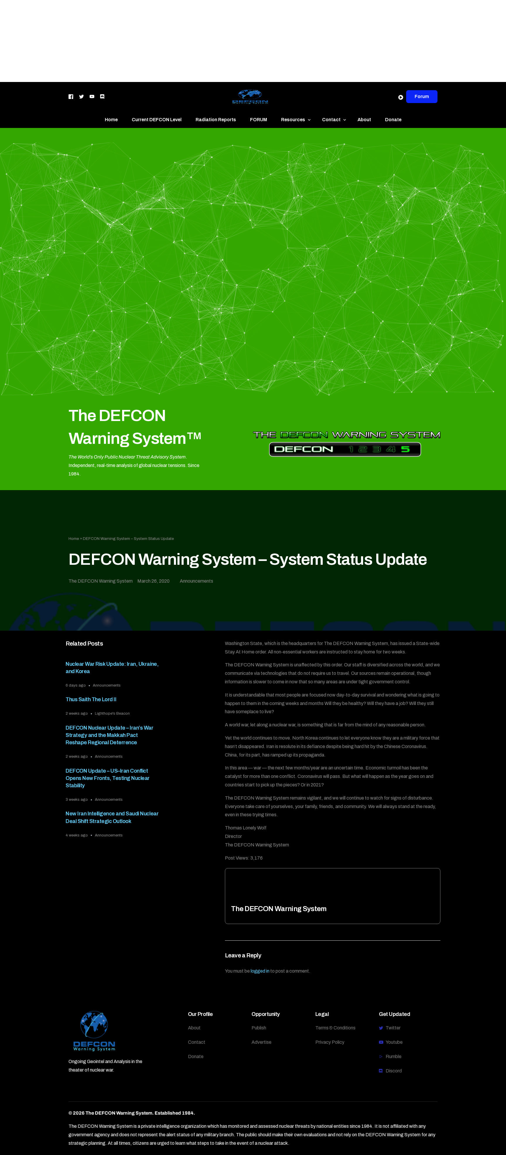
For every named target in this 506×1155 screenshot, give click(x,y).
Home (74, 538)
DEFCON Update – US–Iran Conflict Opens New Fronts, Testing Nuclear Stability (108, 778)
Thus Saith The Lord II (91, 699)
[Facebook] (71, 96)
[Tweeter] (81, 96)
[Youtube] (92, 96)
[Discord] (102, 96)
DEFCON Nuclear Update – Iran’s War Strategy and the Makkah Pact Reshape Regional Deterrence (109, 735)
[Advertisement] (175, 41)
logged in (260, 971)
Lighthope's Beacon (112, 713)
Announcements (196, 581)
